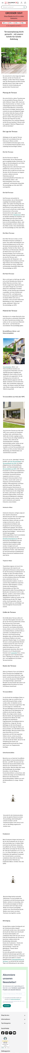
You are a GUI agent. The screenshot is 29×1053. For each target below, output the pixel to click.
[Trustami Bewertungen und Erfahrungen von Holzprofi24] (5, 1042)
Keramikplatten (7, 367)
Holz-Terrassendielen (15, 461)
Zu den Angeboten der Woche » (13, 25)
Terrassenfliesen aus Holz (9, 463)
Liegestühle (14, 653)
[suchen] (24, 7)
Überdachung (17, 214)
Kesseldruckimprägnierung (10, 538)
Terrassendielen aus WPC (10, 468)
